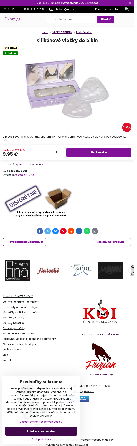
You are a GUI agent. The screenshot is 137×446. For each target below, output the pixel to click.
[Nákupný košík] (121, 19)
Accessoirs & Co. (24, 174)
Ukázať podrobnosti (41, 439)
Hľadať (106, 19)
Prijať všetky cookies (41, 431)
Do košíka (99, 152)
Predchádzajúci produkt (26, 242)
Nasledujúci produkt (110, 242)
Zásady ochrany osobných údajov (93, 440)
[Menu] (130, 19)
